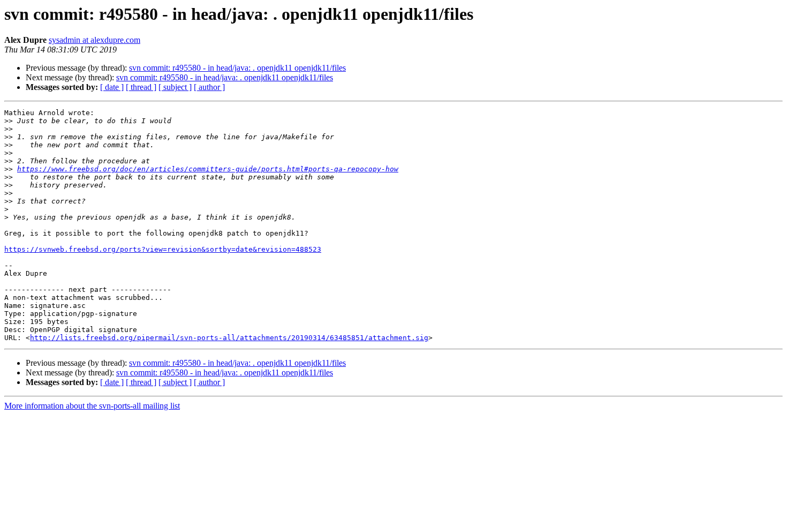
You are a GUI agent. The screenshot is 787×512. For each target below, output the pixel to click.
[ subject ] (175, 87)
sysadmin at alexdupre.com (94, 39)
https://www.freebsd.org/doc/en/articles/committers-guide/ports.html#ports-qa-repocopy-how (207, 169)
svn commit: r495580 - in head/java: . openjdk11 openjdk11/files (237, 67)
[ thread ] (141, 87)
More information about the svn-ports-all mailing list (92, 405)
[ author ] (209, 87)
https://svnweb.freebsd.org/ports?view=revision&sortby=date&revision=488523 (162, 249)
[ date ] (112, 87)
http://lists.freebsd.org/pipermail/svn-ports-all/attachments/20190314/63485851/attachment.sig (229, 338)
